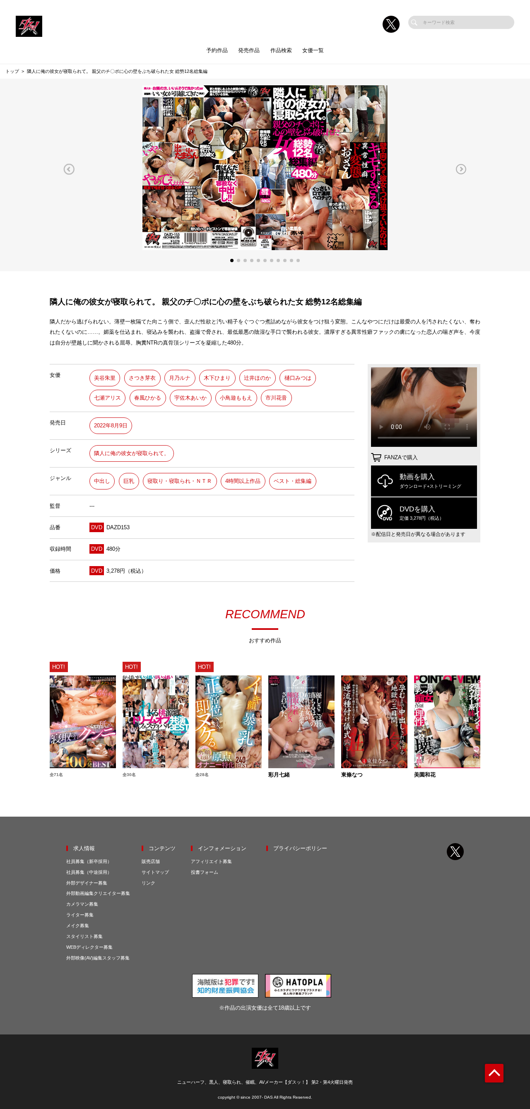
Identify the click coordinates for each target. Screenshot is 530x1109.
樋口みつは (297, 378)
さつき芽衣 (142, 378)
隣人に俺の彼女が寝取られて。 (131, 453)
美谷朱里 (105, 378)
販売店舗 (151, 861)
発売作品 (249, 50)
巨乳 (128, 481)
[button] (69, 169)
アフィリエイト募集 (211, 861)
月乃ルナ (179, 378)
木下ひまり (217, 378)
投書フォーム (204, 872)
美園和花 (425, 775)
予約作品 (217, 50)
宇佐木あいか (190, 398)
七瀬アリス (107, 398)
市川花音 (276, 398)
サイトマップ (155, 872)
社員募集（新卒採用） (89, 861)
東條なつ (352, 775)
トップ (12, 71)
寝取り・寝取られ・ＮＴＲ (179, 481)
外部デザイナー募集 (86, 882)
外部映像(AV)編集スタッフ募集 (98, 957)
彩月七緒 (279, 775)
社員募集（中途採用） (89, 872)
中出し (102, 481)
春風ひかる (147, 398)
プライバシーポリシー (300, 848)
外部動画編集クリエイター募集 (98, 893)
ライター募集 (80, 914)
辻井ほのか (257, 378)
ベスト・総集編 (292, 481)
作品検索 (281, 50)
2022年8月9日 (111, 425)
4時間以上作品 (242, 481)
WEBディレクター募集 (89, 947)
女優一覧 (313, 50)
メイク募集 (77, 925)
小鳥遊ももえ (236, 398)
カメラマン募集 (82, 904)
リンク (148, 882)
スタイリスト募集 (84, 936)
